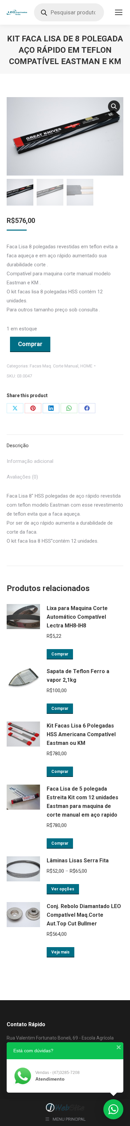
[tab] (65, 442)
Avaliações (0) (22, 477)
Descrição (18, 446)
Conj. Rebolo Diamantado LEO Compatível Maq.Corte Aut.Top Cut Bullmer (84, 915)
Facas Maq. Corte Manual (54, 365)
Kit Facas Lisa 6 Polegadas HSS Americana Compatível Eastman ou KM (81, 734)
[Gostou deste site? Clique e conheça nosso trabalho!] (65, 1111)
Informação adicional (30, 461)
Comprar (30, 343)
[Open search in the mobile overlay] (69, 12)
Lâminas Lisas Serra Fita (78, 860)
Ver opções (62, 889)
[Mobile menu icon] (118, 12)
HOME (86, 365)
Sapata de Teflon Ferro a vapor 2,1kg (78, 675)
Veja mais (60, 952)
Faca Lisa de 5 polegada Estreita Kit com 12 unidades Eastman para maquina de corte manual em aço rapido (82, 802)
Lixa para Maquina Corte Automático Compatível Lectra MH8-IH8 (77, 617)
